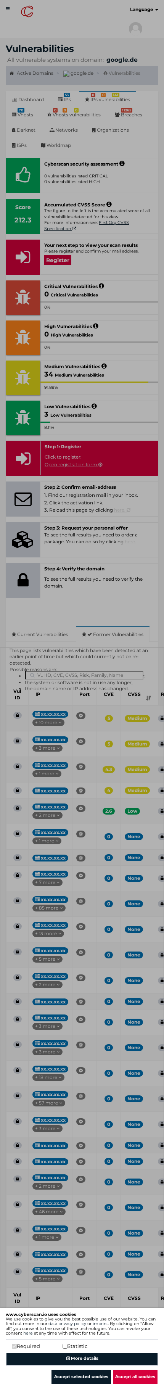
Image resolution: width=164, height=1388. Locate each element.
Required (28, 1346)
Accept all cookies (135, 1376)
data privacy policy (67, 1323)
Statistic (77, 1346)
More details (84, 1358)
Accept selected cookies (81, 1376)
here (28, 1333)
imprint (100, 1323)
